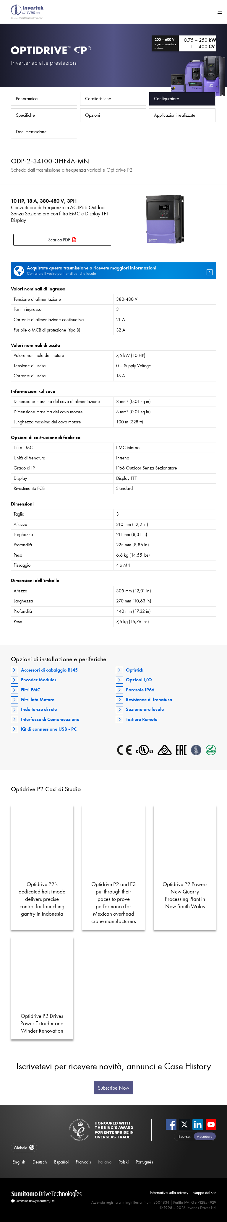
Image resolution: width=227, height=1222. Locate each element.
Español (61, 1162)
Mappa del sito (204, 1192)
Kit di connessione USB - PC (49, 729)
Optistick (134, 670)
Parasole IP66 (140, 690)
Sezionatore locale (145, 709)
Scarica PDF (59, 240)
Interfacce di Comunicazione (50, 719)
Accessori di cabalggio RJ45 (49, 670)
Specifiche (25, 115)
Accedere (205, 1136)
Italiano (104, 1162)
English (18, 1162)
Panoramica (27, 98)
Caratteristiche (98, 98)
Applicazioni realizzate (174, 115)
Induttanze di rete (39, 709)
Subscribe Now (113, 1088)
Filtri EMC (30, 690)
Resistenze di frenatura (149, 699)
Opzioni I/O (139, 680)
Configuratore (166, 98)
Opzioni (92, 115)
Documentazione (31, 132)
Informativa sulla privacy (169, 1192)
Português (144, 1162)
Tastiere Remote (141, 719)
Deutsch (40, 1162)
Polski (124, 1162)
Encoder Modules (38, 680)
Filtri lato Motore (37, 699)
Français (83, 1162)
